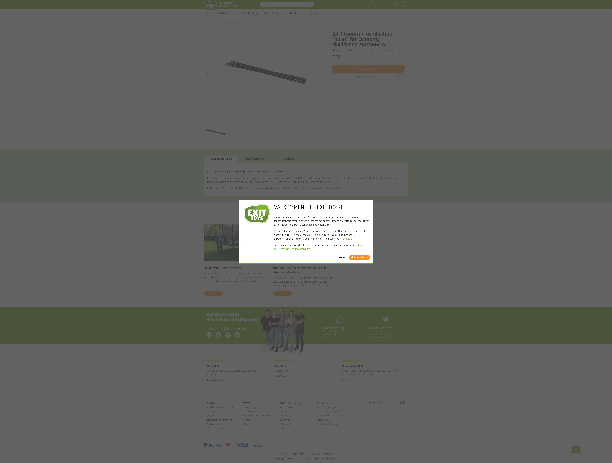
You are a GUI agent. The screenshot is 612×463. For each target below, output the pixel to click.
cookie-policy (346, 238)
